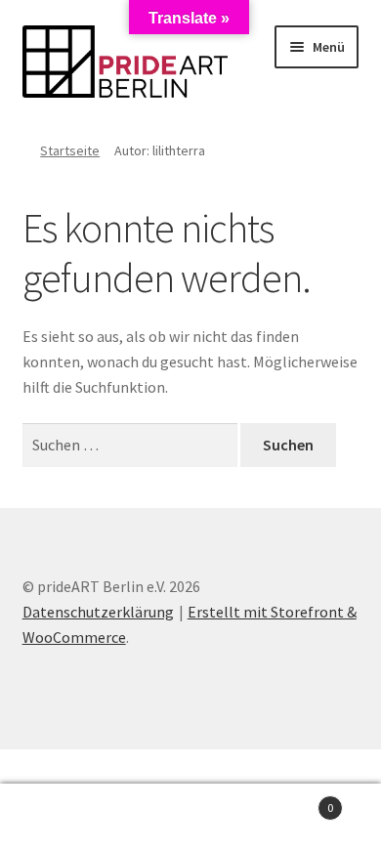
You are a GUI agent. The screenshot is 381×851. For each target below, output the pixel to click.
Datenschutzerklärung (98, 611)
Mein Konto (63, 818)
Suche (190, 818)
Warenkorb (293, 801)
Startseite (70, 150)
